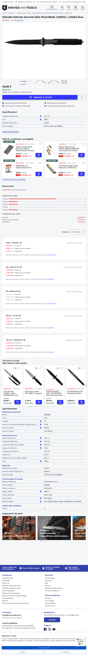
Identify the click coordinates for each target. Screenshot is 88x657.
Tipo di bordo (7, 498)
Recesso (48, 586)
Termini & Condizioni (52, 591)
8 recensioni (19, 20)
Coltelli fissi (11, 13)
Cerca (68, 9)
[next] (82, 384)
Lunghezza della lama (10, 116)
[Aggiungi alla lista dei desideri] (82, 97)
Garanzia (48, 580)
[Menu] (84, 637)
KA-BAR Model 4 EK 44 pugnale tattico (75, 392)
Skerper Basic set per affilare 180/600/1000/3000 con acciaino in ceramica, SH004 (69, 148)
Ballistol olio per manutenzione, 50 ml (23, 167)
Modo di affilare (8, 501)
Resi (46, 583)
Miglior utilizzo (7, 491)
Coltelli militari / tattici (23, 13)
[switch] (80, 643)
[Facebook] (45, 629)
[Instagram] (49, 629)
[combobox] (78, 232)
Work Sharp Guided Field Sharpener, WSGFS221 (68, 167)
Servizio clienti (50, 578)
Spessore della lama (9, 448)
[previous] (6, 384)
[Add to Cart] (39, 155)
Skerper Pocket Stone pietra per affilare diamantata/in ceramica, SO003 (25, 148)
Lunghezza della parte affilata (13, 445)
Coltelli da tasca (7, 578)
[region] (44, 54)
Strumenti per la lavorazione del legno (15, 603)
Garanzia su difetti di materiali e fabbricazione (19, 424)
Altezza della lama (9, 438)
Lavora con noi (50, 606)
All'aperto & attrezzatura (11, 593)
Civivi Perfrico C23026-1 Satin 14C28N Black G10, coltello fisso (10, 393)
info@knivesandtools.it (11, 615)
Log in (62, 9)
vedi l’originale (51, 255)
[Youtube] (54, 629)
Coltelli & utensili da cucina (11, 588)
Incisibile (5, 421)
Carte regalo (49, 601)
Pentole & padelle (8, 591)
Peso (4, 119)
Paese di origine (8, 428)
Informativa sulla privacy (53, 588)
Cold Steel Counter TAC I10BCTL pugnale (33, 392)
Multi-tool (5, 583)
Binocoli (5, 601)
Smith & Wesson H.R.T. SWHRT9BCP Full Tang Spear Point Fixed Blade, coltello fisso (54, 393)
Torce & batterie (7, 598)
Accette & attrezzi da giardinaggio (14, 596)
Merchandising (50, 603)
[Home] (19, 6)
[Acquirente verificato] (21, 243)
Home (4, 13)
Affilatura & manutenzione (11, 586)
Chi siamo (48, 598)
